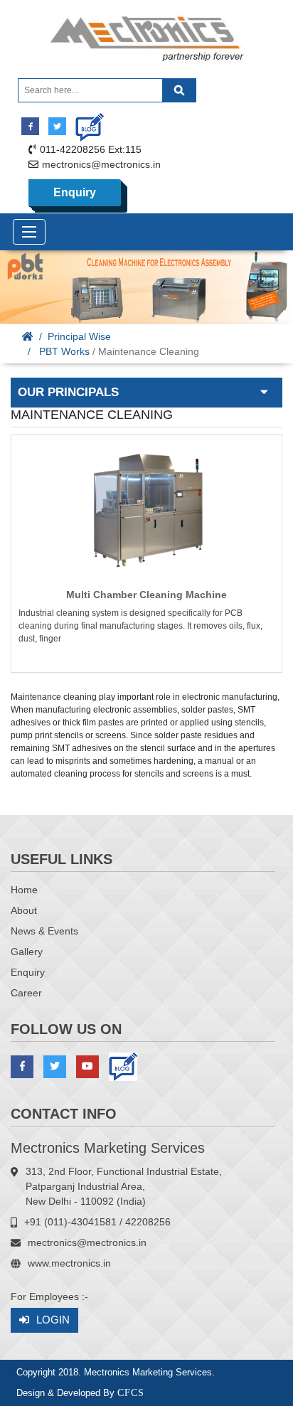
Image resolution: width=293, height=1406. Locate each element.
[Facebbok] (30, 126)
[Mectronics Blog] (84, 122)
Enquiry (74, 192)
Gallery (27, 951)
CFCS (130, 1393)
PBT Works (64, 351)
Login (53, 1320)
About (24, 910)
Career (26, 992)
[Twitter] (57, 126)
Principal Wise (79, 336)
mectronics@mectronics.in (101, 164)
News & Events (44, 931)
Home (24, 889)
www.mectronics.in (69, 1263)
